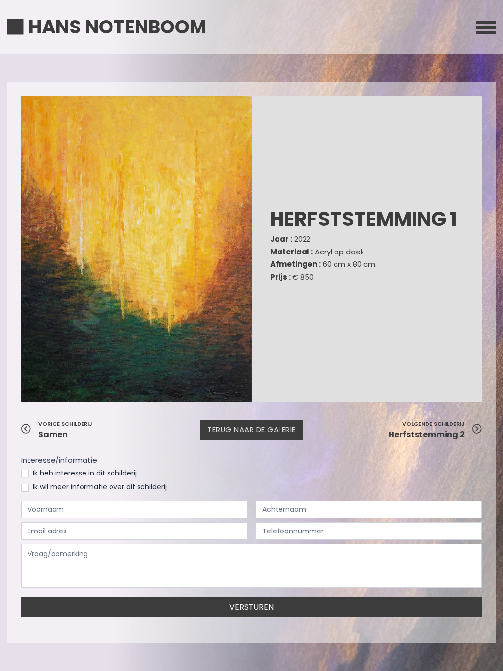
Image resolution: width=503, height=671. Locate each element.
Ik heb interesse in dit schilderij (84, 473)
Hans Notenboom (117, 27)
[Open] (486, 27)
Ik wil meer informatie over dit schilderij (99, 486)
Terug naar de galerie (251, 429)
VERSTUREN (251, 607)
